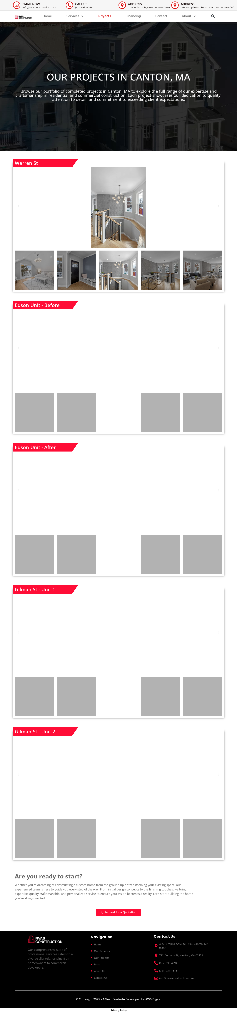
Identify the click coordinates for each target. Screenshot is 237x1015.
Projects (104, 16)
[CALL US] (69, 5)
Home (47, 16)
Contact (161, 16)
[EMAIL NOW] (16, 5)
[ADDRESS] (122, 5)
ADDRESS (135, 4)
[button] (213, 16)
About (186, 16)
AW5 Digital (153, 999)
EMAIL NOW (31, 4)
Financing (133, 16)
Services (72, 16)
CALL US (81, 4)
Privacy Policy (119, 1010)
